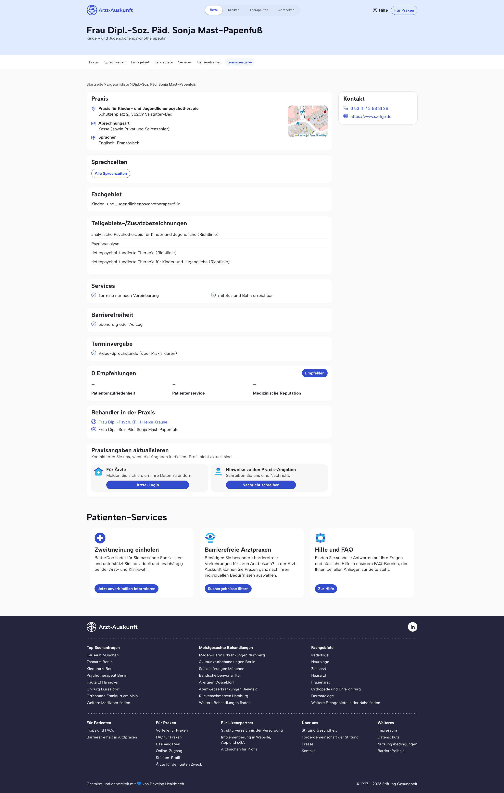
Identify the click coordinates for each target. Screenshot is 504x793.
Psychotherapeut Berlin (107, 675)
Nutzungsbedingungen (397, 744)
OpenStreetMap (318, 135)
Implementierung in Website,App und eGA (246, 740)
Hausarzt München (103, 655)
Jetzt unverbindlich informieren (126, 588)
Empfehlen (314, 373)
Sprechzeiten (114, 62)
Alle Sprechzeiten (111, 173)
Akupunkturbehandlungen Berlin (227, 662)
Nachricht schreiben (261, 485)
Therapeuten (259, 10)
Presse (307, 744)
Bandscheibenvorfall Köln (221, 675)
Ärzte (214, 10)
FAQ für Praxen (169, 737)
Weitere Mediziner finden (108, 702)
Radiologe (320, 655)
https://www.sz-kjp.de (370, 116)
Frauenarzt (320, 682)
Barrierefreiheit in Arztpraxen (112, 737)
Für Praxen (404, 10)
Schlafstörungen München (221, 668)
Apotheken (286, 10)
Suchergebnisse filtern (228, 588)
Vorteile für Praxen (172, 730)
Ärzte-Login (147, 485)
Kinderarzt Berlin (101, 668)
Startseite (95, 84)
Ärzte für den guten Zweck (179, 764)
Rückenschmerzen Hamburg (223, 696)
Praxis (94, 62)
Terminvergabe (239, 62)
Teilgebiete (164, 62)
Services (185, 62)
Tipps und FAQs (100, 730)
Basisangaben (168, 744)
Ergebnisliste (118, 84)
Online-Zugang (169, 751)
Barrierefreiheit (209, 62)
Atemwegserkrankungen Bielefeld (228, 689)
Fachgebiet (140, 62)
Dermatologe (322, 696)
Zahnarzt (318, 668)
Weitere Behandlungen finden (225, 702)
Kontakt (308, 751)
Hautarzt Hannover (103, 682)
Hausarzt (318, 675)
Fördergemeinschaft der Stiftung (330, 737)
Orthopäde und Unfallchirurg (336, 689)
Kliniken (233, 10)
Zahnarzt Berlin (100, 662)
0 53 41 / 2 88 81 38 (369, 108)
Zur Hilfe (326, 588)
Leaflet (302, 135)
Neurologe (320, 662)
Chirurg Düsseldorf (103, 689)
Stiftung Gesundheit (319, 730)
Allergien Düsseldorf (216, 682)
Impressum (387, 730)
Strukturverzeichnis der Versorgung (252, 730)
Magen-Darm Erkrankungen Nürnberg (232, 655)
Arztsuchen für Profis (239, 749)
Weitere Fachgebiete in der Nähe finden (345, 702)
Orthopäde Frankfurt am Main (112, 696)
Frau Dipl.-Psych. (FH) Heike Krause (132, 422)
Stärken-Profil (168, 757)
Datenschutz (388, 737)
